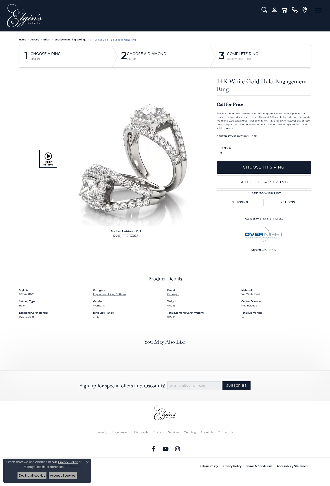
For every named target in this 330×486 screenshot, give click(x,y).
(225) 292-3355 (126, 235)
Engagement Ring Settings (70, 40)
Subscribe (236, 385)
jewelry (34, 40)
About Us (206, 432)
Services (173, 432)
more (227, 128)
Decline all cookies (32, 475)
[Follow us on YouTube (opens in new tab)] (165, 448)
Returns (287, 202)
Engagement (121, 432)
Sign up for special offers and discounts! (122, 385)
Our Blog (190, 432)
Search (35, 58)
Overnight (173, 294)
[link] (294, 9)
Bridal (46, 40)
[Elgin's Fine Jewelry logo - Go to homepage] (130, 15)
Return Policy (209, 466)
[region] (124, 158)
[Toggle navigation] (318, 10)
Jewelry (102, 432)
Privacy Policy (232, 466)
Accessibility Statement (293, 466)
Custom (158, 432)
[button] (264, 9)
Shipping (240, 202)
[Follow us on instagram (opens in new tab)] (177, 448)
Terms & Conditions (259, 466)
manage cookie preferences (44, 466)
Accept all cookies (62, 475)
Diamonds (141, 432)
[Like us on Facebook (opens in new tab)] (153, 448)
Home (22, 40)
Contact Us (225, 432)
